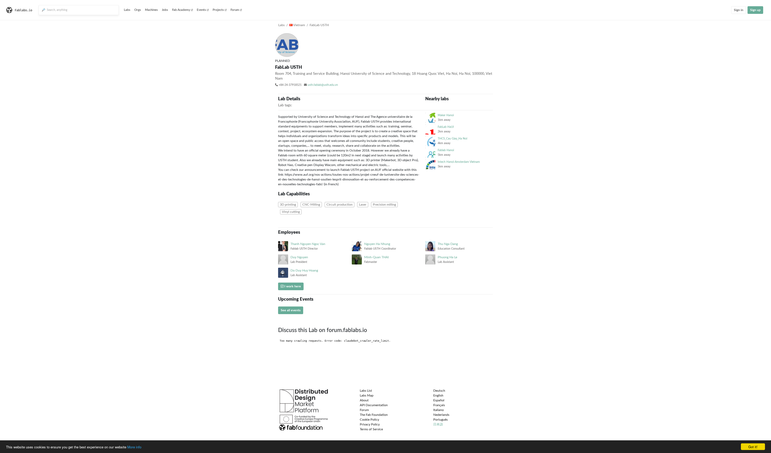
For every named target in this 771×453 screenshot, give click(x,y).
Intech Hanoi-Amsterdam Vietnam (459, 161)
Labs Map (366, 395)
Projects (218, 9)
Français (439, 405)
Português (440, 419)
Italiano (438, 410)
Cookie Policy (369, 419)
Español (438, 400)
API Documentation (374, 405)
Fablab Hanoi (446, 150)
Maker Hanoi (446, 115)
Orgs (137, 9)
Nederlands (441, 414)
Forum (234, 9)
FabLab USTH (319, 25)
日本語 (438, 424)
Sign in (738, 10)
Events (201, 9)
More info (134, 446)
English (438, 395)
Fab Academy (181, 9)
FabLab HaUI (446, 126)
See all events (291, 310)
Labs (127, 9)
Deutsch (439, 390)
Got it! (753, 446)
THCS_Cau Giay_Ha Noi (452, 138)
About (364, 400)
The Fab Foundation (374, 414)
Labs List (366, 390)
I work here (292, 286)
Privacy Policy (370, 424)
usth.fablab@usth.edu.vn (323, 85)
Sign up (755, 10)
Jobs (165, 9)
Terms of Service (371, 429)
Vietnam (299, 25)
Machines (151, 9)
